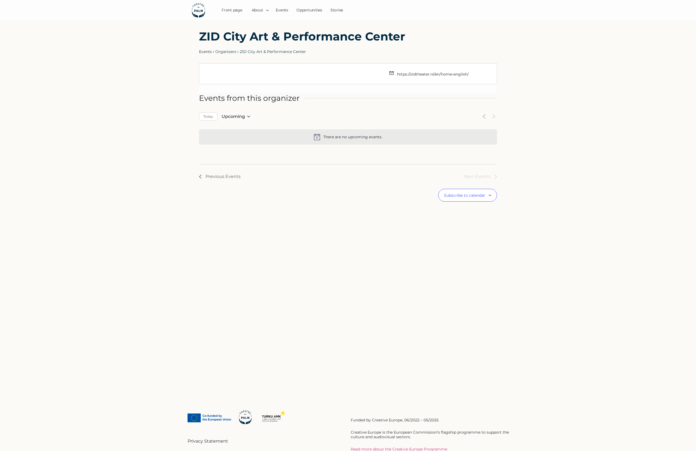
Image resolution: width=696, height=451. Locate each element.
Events (205, 51)
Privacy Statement (208, 441)
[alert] (352, 137)
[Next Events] (493, 116)
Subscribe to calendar (464, 195)
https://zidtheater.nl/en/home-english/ (433, 74)
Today (208, 116)
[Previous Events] (484, 116)
